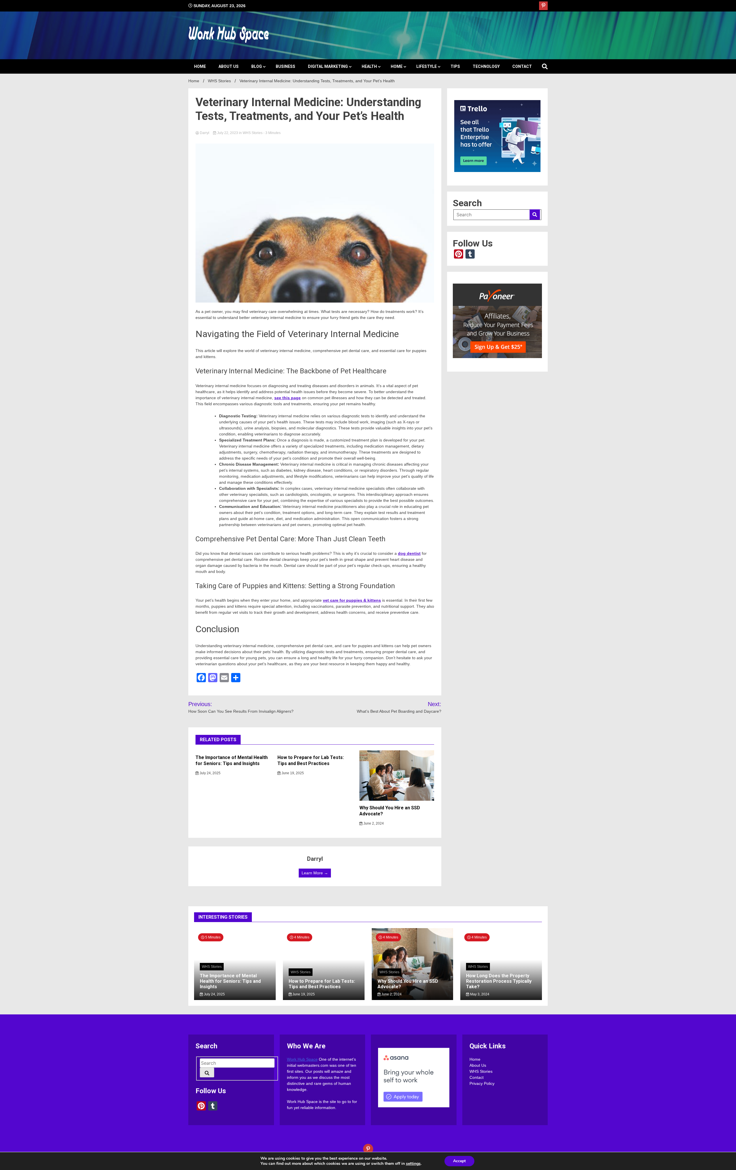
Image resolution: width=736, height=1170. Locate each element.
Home (200, 66)
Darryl (204, 133)
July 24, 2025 (210, 773)
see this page (287, 397)
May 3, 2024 (479, 994)
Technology (486, 66)
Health (369, 66)
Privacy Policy (481, 1083)
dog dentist (409, 553)
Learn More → (315, 873)
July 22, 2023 (227, 133)
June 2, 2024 (373, 823)
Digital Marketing (328, 66)
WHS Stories (252, 133)
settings (413, 1163)
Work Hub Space (302, 1059)
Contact (522, 66)
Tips (455, 66)
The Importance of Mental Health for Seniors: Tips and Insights (231, 760)
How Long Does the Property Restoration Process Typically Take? (499, 981)
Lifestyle (426, 66)
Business (285, 66)
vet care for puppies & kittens (352, 600)
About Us (228, 66)
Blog (256, 66)
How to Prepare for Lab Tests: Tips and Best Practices (310, 760)
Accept (459, 1161)
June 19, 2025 (292, 773)
